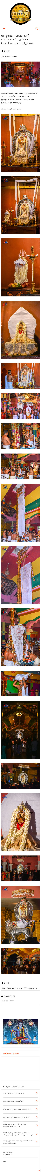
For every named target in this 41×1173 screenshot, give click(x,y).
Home (4, 1162)
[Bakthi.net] (20, 24)
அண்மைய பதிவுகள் (11, 1053)
